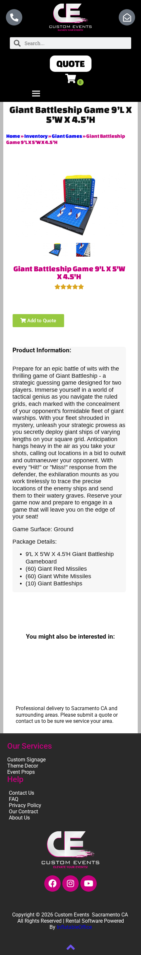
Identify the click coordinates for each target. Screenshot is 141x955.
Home (13, 136)
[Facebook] (52, 883)
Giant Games (67, 136)
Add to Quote (41, 321)
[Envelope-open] (127, 17)
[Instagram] (70, 883)
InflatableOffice (74, 927)
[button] (70, 64)
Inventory (36, 136)
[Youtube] (88, 883)
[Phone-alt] (14, 17)
